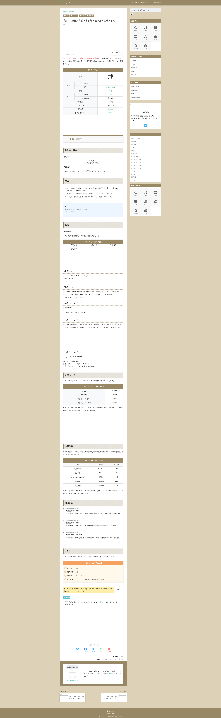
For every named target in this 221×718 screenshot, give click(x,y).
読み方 (134, 144)
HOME (111, 711)
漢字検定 (136, 48)
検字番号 (133, 174)
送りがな (156, 39)
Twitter (111, 673)
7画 (67, 15)
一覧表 (133, 64)
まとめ (133, 180)
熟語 (132, 150)
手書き (135, 30)
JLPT (146, 48)
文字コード (134, 171)
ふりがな (146, 39)
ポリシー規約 (110, 713)
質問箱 (133, 75)
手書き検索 (135, 2)
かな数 (135, 39)
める (112, 87)
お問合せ (101, 602)
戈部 (82, 15)
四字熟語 (134, 68)
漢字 (122, 656)
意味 (132, 147)
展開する (78, 139)
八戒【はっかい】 (137, 162)
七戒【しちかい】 (137, 165)
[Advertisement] (93, 124)
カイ (110, 83)
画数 (146, 30)
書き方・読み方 (135, 138)
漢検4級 (90, 15)
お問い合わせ (157, 2)
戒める (87, 171)
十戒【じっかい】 (137, 168)
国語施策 (133, 177)
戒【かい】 (135, 156)
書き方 (134, 141)
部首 (156, 30)
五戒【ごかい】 (136, 159)
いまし (108, 87)
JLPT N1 (75, 15)
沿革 (149, 2)
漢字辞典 (143, 2)
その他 (133, 61)
